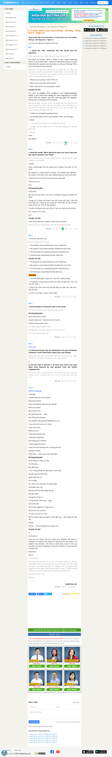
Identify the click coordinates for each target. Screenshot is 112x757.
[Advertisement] (53, 612)
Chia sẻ (41, 594)
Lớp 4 (70, 3)
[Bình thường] (60, 142)
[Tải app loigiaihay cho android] (89, 30)
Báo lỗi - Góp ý (54, 634)
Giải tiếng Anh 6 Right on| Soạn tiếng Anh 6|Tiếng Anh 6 (48, 27)
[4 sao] (77, 593)
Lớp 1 (87, 3)
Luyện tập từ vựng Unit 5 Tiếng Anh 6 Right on (43, 736)
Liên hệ (8, 750)
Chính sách (17, 750)
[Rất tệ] (54, 142)
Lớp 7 (53, 3)
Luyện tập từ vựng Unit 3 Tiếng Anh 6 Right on (43, 740)
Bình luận (33, 594)
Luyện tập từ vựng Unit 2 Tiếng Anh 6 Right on (43, 742)
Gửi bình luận (34, 722)
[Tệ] (57, 142)
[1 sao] (71, 593)
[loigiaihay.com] (11, 3)
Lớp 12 (23, 3)
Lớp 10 (35, 3)
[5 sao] (79, 593)
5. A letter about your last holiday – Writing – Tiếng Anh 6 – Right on (54, 31)
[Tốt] (63, 142)
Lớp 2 (82, 3)
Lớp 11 (29, 3)
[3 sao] (75, 593)
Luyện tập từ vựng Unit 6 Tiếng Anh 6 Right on (43, 734)
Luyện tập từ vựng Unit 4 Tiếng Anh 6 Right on (43, 738)
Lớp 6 (59, 3)
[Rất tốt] (66, 142)
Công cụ (93, 3)
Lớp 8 (47, 3)
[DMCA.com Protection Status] (40, 754)
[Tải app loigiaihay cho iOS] (102, 30)
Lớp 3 (76, 3)
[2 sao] (73, 593)
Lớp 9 (41, 3)
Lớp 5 (64, 3)
